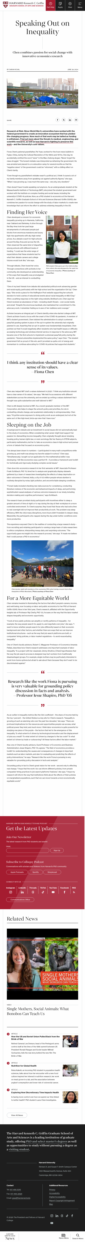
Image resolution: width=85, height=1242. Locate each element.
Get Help (50, 7)
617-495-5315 (15, 1190)
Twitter (64, 120)
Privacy (52, 1190)
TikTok (67, 1216)
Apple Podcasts (17, 872)
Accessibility (54, 1193)
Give (70, 7)
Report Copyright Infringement (62, 1200)
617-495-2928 (16, 1194)
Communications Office (20, 900)
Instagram (51, 1216)
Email (76, 120)
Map (51, 1204)
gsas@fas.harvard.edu (21, 1198)
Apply (60, 7)
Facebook (58, 120)
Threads (61, 1216)
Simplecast (52, 872)
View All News (17, 1115)
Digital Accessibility (57, 1197)
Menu (80, 7)
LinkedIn (70, 120)
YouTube (51, 1223)
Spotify (36, 872)
